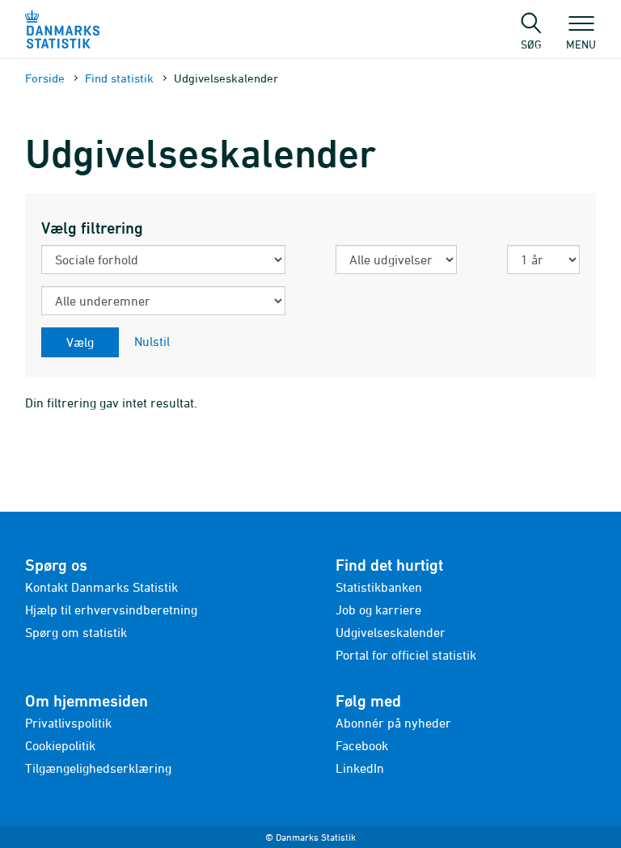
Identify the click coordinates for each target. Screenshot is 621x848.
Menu (581, 43)
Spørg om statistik (76, 632)
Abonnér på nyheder (393, 722)
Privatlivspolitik (68, 722)
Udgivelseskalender (391, 632)
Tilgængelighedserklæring (98, 768)
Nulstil (152, 341)
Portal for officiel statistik (406, 655)
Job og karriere (378, 609)
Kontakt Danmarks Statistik (101, 587)
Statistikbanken (379, 587)
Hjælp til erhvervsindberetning (111, 609)
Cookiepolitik (60, 745)
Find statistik (119, 78)
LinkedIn (360, 768)
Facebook (362, 745)
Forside (45, 78)
